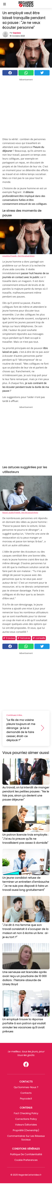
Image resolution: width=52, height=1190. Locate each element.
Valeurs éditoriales (26, 1124)
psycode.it (26, 1098)
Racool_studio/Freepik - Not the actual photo (20, 512)
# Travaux (9, 638)
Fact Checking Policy (26, 1113)
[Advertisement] (26, 107)
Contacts (26, 1093)
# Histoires (23, 638)
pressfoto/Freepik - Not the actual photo (18, 256)
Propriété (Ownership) (26, 1130)
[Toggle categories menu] (4, 4)
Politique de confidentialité (26, 1154)
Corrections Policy (26, 1119)
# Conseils (39, 638)
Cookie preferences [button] (26, 1160)
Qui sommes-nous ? (26, 1087)
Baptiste (17, 32)
